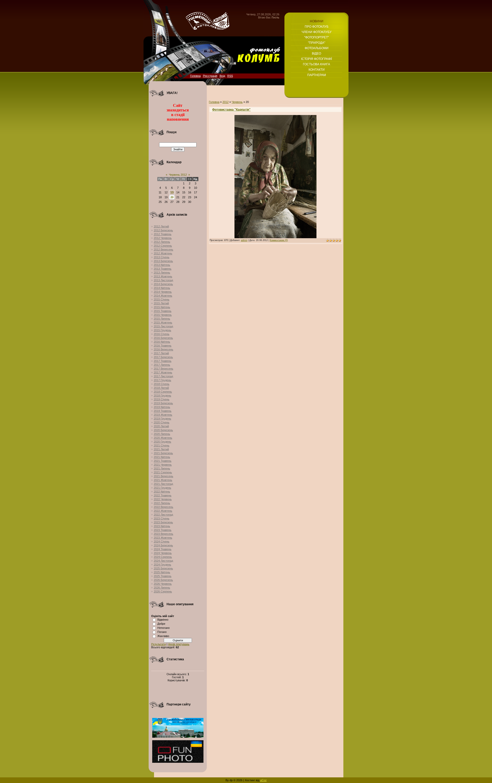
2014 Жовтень (163, 295)
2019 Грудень (162, 418)
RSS (230, 75)
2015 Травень (162, 310)
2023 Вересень (163, 533)
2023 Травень (162, 529)
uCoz (263, 780)
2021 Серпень (163, 472)
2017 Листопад (163, 376)
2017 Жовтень (163, 372)
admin (244, 240)
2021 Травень (162, 460)
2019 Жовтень (163, 414)
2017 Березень (163, 357)
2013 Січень (161, 257)
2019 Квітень (162, 407)
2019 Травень (162, 410)
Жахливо (163, 636)
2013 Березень (163, 261)
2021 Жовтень (163, 480)
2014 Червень (163, 291)
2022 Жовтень (163, 510)
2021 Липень (162, 468)
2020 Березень (163, 430)
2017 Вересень (163, 368)
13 (171, 192)
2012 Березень (163, 230)
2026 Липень (162, 587)
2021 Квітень (162, 456)
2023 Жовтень (163, 537)
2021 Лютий (161, 449)
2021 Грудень (162, 487)
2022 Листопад (163, 514)
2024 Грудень (162, 564)
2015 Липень (162, 318)
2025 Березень (163, 568)
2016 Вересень (163, 349)
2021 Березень (163, 453)
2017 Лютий (161, 353)
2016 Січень (161, 334)
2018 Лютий (161, 387)
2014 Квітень (162, 287)
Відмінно (162, 619)
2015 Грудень (162, 330)
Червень (237, 101)
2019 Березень (163, 403)
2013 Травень (162, 268)
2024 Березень (163, 545)
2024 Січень (161, 541)
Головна (195, 75)
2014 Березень (163, 284)
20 (171, 197)
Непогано (163, 627)
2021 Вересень (163, 476)
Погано (162, 631)
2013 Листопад (163, 280)
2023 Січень (161, 518)
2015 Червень (163, 314)
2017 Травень (162, 360)
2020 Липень (162, 433)
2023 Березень (163, 522)
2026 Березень (163, 579)
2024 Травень (162, 549)
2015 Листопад (163, 326)
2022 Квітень (162, 491)
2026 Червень (163, 583)
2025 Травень (162, 576)
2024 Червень (163, 553)
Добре (161, 623)
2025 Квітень (162, 572)
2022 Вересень (163, 506)
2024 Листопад (163, 560)
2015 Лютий (161, 303)
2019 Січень (161, 399)
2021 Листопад (163, 483)
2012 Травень (162, 234)
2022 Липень (162, 503)
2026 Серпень (163, 591)
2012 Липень (162, 241)
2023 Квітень (162, 526)
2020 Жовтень (163, 437)
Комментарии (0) (279, 240)
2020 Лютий (161, 426)
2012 (225, 101)
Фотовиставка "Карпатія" (231, 109)
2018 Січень (161, 383)
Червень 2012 (178, 174)
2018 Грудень (162, 395)
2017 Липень (162, 364)
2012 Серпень (163, 245)
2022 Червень (163, 499)
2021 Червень (163, 464)
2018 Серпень (163, 391)
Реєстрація (210, 75)
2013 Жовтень (163, 276)
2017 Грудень (162, 380)
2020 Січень (161, 422)
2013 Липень (162, 272)
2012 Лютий (161, 226)
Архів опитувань (178, 644)
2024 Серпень (163, 556)
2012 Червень (163, 237)
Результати (158, 644)
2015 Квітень (162, 307)
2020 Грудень (162, 441)
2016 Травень (162, 345)
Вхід (222, 75)
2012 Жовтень (163, 253)
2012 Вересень (163, 249)
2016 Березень (163, 337)
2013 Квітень (162, 264)
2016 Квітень (162, 341)
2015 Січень (161, 299)
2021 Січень (161, 445)
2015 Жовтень (163, 322)
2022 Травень (162, 495)
